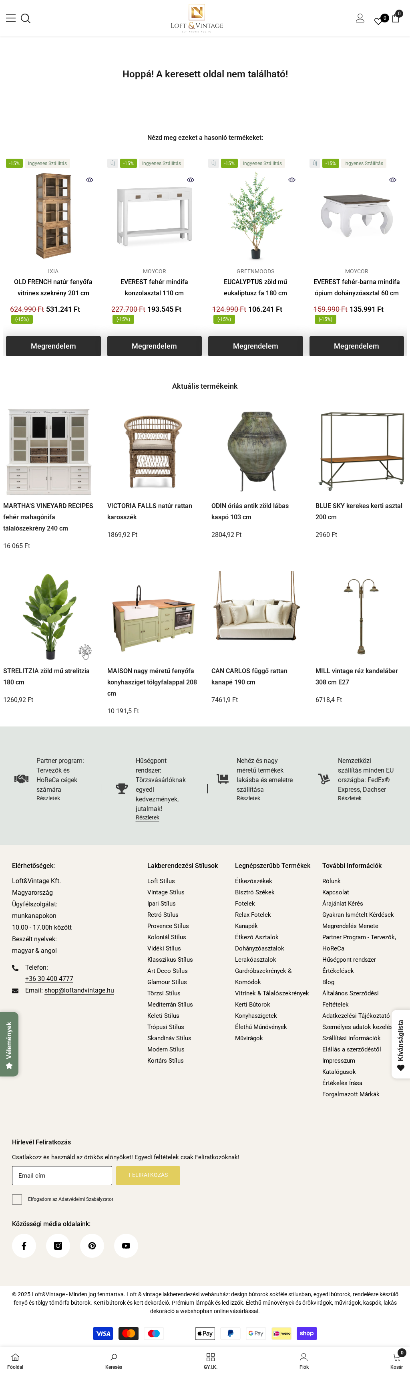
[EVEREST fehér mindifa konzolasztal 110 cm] (154, 216)
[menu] (11, 18)
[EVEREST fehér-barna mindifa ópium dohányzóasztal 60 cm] (357, 216)
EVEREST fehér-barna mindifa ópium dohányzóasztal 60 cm (357, 287)
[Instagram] (58, 1246)
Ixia (53, 271)
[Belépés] (360, 18)
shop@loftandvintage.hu (79, 990)
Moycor (154, 271)
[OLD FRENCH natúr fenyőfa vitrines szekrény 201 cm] (53, 216)
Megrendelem (53, 346)
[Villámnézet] (89, 180)
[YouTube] (126, 1246)
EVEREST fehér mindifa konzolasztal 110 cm (154, 287)
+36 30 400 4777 (49, 979)
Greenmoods (255, 271)
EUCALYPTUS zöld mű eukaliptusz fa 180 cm (255, 287)
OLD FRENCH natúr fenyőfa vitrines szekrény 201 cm (53, 287)
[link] (114, 1360)
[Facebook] (24, 1246)
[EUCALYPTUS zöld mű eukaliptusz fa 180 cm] (255, 216)
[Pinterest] (92, 1246)
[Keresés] (25, 18)
